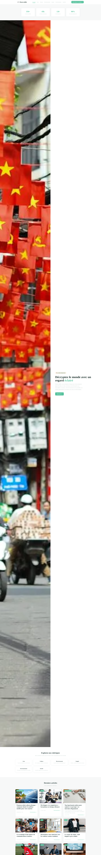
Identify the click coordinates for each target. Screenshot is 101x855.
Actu (38, 2)
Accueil (33, 2)
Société (64, 2)
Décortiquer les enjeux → (77, 2)
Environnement (58, 2)
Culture (41, 2)
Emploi (53, 2)
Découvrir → (59, 393)
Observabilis (22, 2)
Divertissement (47, 2)
